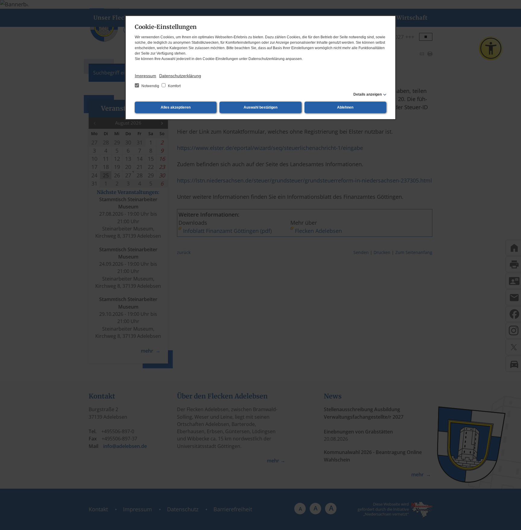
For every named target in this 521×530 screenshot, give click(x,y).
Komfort (174, 86)
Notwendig (150, 86)
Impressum (145, 75)
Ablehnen (345, 107)
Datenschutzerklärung (180, 75)
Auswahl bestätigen (260, 107)
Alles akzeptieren (176, 107)
